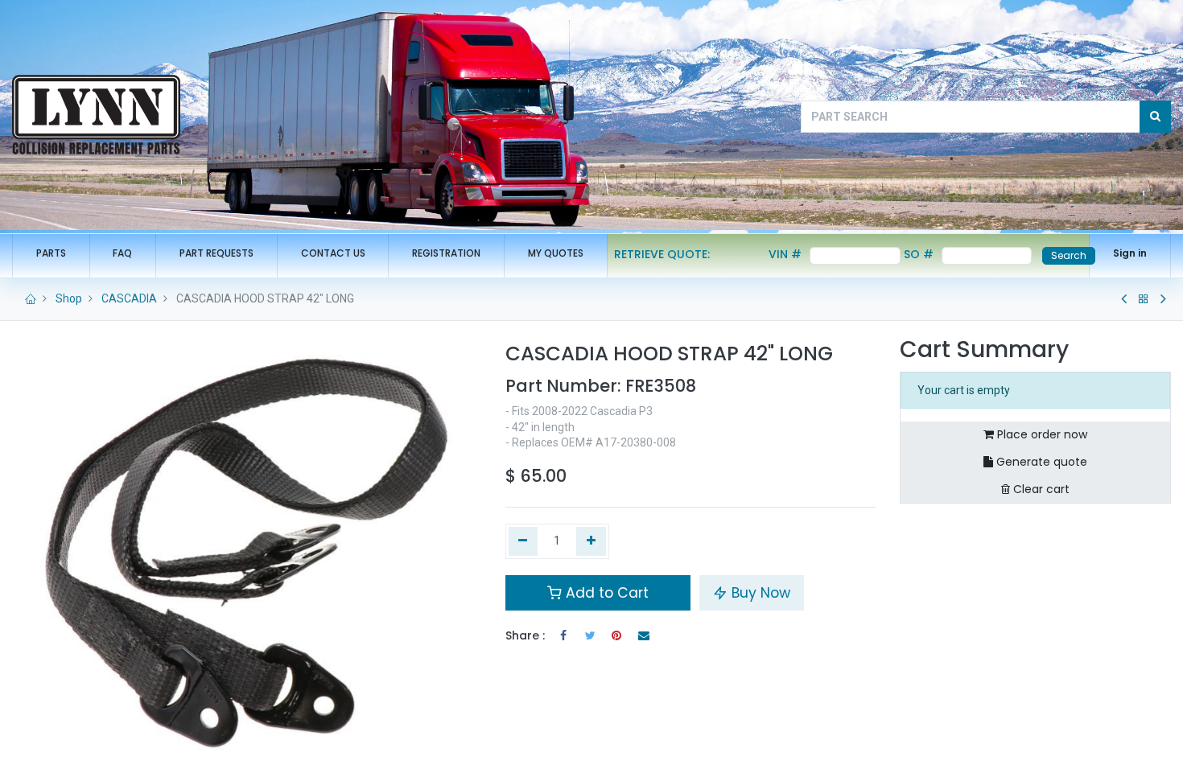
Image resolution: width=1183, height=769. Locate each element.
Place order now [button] (1040, 434)
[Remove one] (523, 541)
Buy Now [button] (759, 592)
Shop (69, 298)
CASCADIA (129, 298)
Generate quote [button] (1040, 462)
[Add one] (591, 541)
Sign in (1130, 253)
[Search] (1155, 117)
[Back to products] (1143, 299)
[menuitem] (51, 253)
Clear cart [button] (1040, 489)
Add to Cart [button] (605, 592)
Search (1068, 255)
